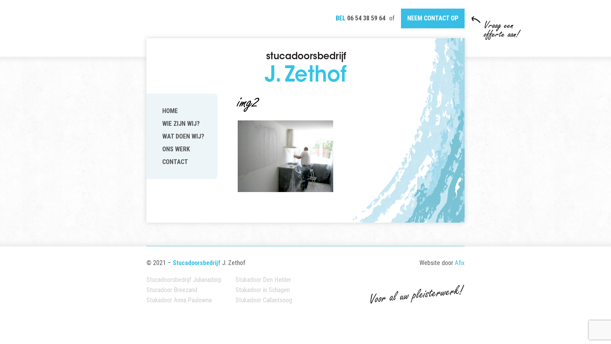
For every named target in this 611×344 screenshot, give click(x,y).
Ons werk (176, 149)
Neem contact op (433, 18)
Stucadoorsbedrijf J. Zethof (306, 67)
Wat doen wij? (183, 136)
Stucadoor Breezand (171, 290)
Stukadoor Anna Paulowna (179, 300)
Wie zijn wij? (181, 123)
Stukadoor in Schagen (262, 290)
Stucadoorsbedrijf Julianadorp (183, 279)
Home (170, 111)
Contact (175, 162)
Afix (460, 263)
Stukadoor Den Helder (263, 279)
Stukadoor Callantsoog (263, 300)
